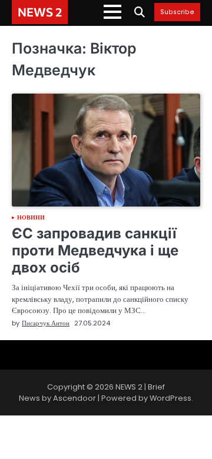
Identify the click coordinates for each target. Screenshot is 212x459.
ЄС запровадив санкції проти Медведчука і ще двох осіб (95, 250)
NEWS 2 (40, 12)
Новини (31, 218)
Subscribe (177, 12)
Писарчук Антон (45, 323)
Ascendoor (74, 398)
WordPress (170, 398)
